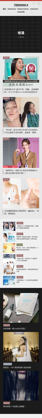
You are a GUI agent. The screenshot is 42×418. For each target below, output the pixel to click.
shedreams (12, 9)
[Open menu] (38, 3)
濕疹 (4, 9)
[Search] (33, 3)
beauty (6, 57)
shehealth (21, 12)
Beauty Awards (23, 9)
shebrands (34, 9)
